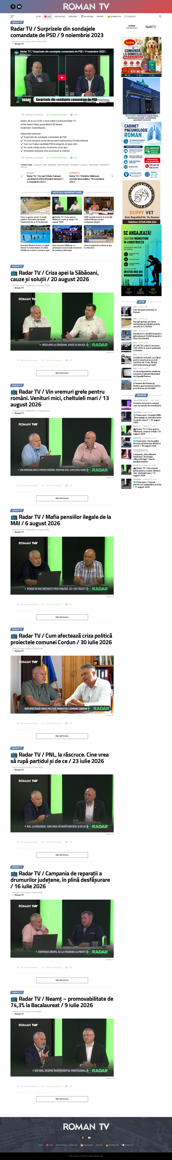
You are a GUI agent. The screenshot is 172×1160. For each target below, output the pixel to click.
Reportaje (60, 16)
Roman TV (19, 44)
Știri (38, 16)
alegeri (38, 165)
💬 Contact (130, 16)
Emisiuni (73, 16)
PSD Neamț (94, 165)
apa (45, 165)
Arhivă (100, 16)
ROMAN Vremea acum (141, 27)
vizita (24, 167)
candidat (75, 165)
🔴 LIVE (47, 16)
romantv (105, 165)
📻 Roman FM (114, 16)
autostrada (63, 165)
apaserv (52, 165)
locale (85, 165)
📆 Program (87, 16)
